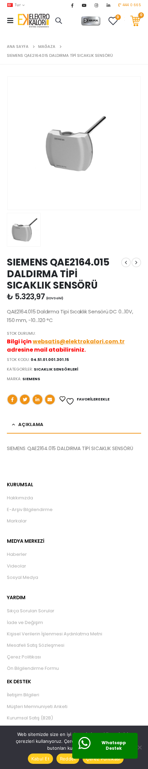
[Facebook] (72, 5)
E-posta (49, 399)
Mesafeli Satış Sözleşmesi (35, 645)
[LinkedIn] (108, 5)
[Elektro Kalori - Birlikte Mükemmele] (35, 21)
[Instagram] (96, 5)
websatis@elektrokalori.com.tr (79, 341)
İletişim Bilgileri (23, 695)
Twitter (24, 399)
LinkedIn (37, 399)
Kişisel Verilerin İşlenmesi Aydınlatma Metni (54, 634)
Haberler (17, 554)
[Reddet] (139, 747)
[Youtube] (84, 5)
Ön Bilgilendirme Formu (33, 668)
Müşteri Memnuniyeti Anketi (37, 706)
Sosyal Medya (22, 577)
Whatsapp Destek (114, 745)
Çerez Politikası (24, 657)
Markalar (17, 521)
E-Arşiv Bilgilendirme (30, 509)
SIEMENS (31, 379)
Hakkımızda (20, 498)
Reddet (68, 758)
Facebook (12, 399)
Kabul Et (40, 758)
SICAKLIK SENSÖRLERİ (56, 369)
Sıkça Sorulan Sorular (30, 610)
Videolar (16, 566)
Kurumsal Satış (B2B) (30, 718)
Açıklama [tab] (30, 424)
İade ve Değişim (25, 622)
